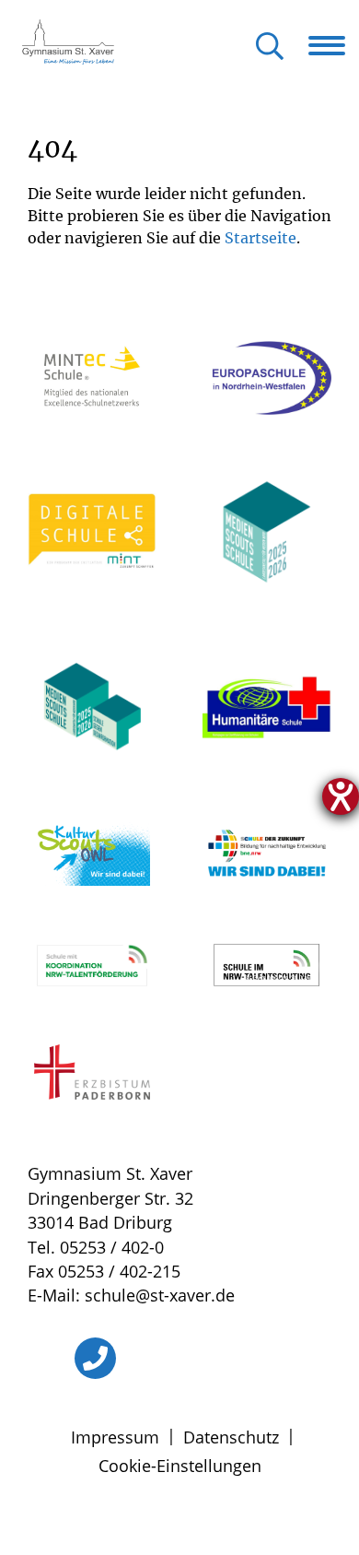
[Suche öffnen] (269, 47)
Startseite (260, 238)
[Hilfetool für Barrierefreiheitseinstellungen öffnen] (340, 796)
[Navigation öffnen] (333, 45)
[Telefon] (95, 1358)
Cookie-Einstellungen (179, 1466)
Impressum (115, 1437)
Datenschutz (231, 1437)
